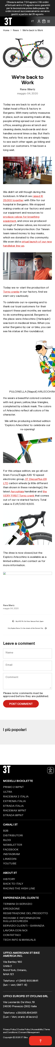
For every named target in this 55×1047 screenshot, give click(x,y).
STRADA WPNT (13, 815)
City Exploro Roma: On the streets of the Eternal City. (26, 628)
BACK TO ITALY (13, 883)
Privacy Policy (9, 1029)
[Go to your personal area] (39, 21)
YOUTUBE (9, 863)
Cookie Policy (23, 1029)
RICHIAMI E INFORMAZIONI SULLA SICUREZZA (21, 919)
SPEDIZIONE (11, 908)
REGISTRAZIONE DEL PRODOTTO (25, 913)
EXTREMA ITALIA (14, 801)
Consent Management (29, 1032)
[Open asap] (40, 1040)
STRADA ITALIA (13, 805)
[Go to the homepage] (8, 24)
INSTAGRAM (11, 854)
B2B (5, 830)
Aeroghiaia (17, 491)
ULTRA (7, 791)
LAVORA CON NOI (15, 930)
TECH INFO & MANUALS (19, 939)
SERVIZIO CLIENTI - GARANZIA (23, 925)
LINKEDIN (9, 858)
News (16, 30)
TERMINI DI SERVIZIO (17, 903)
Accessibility (37, 1029)
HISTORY (9, 879)
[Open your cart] (44, 21)
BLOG (7, 840)
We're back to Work (32, 30)
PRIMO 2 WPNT (13, 787)
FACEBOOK (10, 849)
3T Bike (24, 1037)
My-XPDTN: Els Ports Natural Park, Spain (29, 621)
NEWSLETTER (12, 844)
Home (6, 30)
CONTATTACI (12, 935)
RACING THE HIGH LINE (19, 888)
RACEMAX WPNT (14, 810)
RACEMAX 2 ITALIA (16, 796)
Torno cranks (11, 291)
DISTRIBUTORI (13, 835)
